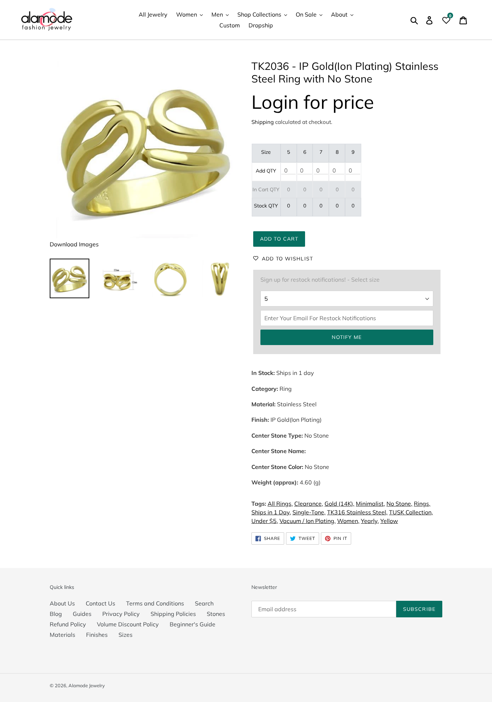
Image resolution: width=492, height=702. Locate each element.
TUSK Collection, (411, 512)
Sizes (125, 634)
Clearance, (308, 503)
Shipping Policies (173, 613)
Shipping (262, 122)
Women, (348, 520)
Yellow (389, 520)
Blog (56, 613)
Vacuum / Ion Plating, (307, 520)
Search (204, 603)
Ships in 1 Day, (271, 512)
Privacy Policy (121, 613)
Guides (82, 613)
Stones (216, 613)
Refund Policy (68, 624)
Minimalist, (370, 503)
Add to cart (279, 239)
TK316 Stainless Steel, (357, 512)
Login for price (312, 101)
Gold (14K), (339, 503)
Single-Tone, (309, 512)
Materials (62, 634)
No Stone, (399, 503)
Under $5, (264, 520)
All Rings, (280, 503)
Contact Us (100, 603)
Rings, (422, 503)
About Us (62, 603)
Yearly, (370, 520)
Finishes (97, 634)
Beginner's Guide (192, 624)
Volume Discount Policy (128, 624)
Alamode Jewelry (86, 685)
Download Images (74, 244)
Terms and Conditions (155, 603)
